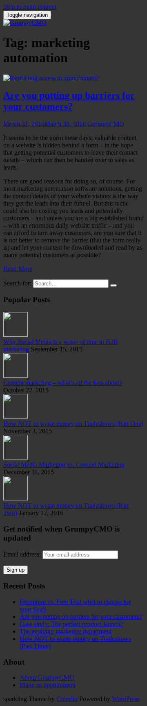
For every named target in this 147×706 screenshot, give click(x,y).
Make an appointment (48, 684)
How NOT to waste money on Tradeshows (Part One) (73, 423)
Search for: (17, 283)
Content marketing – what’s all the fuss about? (62, 382)
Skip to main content (29, 6)
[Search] (113, 285)
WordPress (126, 698)
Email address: (22, 554)
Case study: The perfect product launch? (71, 623)
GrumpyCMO (105, 123)
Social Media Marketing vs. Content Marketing (64, 464)
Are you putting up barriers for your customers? (69, 101)
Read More (17, 268)
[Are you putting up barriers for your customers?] (51, 78)
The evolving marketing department (65, 631)
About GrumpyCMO (47, 677)
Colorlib (67, 698)
